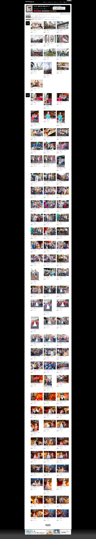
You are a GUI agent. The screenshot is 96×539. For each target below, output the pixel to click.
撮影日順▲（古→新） (34, 19)
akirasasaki (39, 17)
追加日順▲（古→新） (48, 19)
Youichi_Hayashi (57, 17)
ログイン (62, 2)
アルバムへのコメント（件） (65, 14)
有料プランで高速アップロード (55, 2)
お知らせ (66, 2)
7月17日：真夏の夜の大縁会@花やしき (42, 6)
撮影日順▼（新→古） (41, 19)
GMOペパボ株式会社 (70, 2)
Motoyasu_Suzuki (39, 18)
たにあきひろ (48, 17)
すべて (44, 18)
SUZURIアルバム (29, 2)
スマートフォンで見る (57, 6)
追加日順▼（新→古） (54, 19)
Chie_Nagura (53, 17)
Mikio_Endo (43, 17)
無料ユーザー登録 (47, 2)
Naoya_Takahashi (33, 18)
